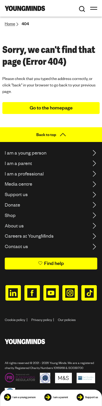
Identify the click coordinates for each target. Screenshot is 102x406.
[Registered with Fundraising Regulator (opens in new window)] (20, 378)
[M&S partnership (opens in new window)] (63, 378)
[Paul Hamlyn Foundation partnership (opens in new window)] (86, 378)
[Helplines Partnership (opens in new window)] (45, 378)
